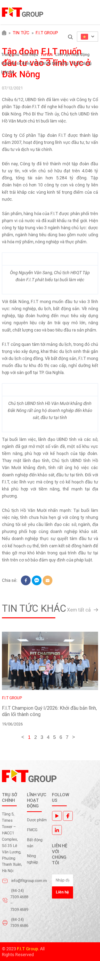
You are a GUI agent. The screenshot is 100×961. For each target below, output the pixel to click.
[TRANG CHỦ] (4, 32)
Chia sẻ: (9, 580)
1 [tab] (29, 737)
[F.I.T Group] (22, 12)
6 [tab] (60, 737)
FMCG (32, 830)
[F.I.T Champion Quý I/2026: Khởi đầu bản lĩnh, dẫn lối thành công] (50, 661)
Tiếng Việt (87, 36)
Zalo (37, 580)
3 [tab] (42, 737)
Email (47, 580)
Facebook (26, 580)
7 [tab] (67, 737)
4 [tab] (48, 737)
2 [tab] (35, 737)
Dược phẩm (37, 820)
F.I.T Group (12, 698)
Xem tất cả (79, 610)
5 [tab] (54, 737)
